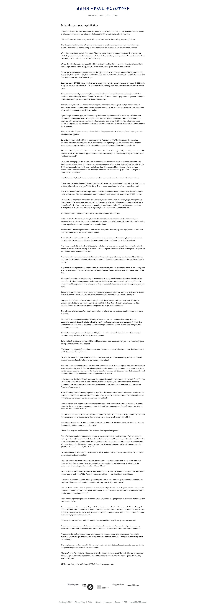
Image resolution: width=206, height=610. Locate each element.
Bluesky (118, 602)
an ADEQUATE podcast (139, 602)
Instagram (108, 602)
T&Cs (90, 602)
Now (108, 15)
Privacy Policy (80, 602)
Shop (116, 15)
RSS (101, 15)
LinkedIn (98, 602)
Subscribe (92, 15)
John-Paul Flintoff (103, 8)
